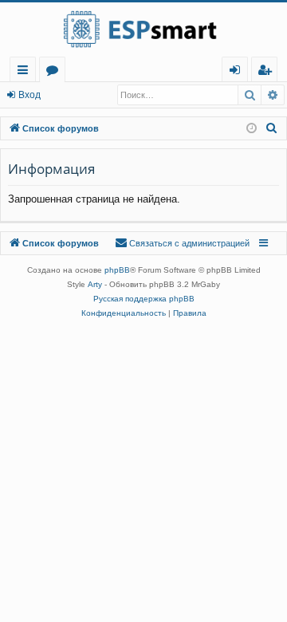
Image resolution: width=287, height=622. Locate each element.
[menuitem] (264, 69)
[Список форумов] (143, 29)
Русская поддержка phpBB (144, 298)
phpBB (117, 270)
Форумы (55, 72)
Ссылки (26, 72)
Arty (95, 284)
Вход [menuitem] (238, 72)
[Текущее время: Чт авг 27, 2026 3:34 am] (251, 129)
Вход (29, 94)
